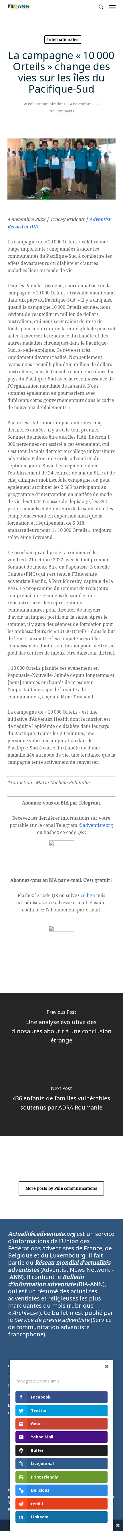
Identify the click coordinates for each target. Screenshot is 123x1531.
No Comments (61, 111)
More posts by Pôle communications (61, 1188)
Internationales (62, 39)
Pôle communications (46, 103)
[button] (112, 7)
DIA (33, 226)
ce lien (88, 895)
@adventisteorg (95, 825)
